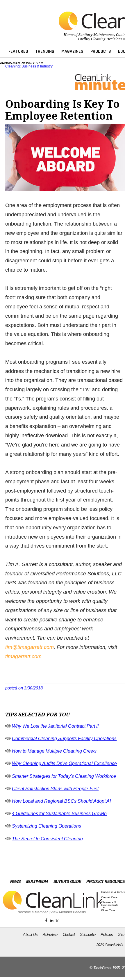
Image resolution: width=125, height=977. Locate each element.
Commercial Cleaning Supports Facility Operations (64, 738)
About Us (30, 934)
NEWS (15, 881)
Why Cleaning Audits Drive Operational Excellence (64, 763)
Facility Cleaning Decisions (100, 39)
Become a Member (33, 912)
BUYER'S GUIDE (67, 881)
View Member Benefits (68, 912)
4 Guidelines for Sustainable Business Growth (59, 813)
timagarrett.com (23, 656)
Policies (107, 934)
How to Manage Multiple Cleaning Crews (54, 751)
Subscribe (88, 934)
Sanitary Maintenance (96, 35)
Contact (69, 934)
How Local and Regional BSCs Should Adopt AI (61, 801)
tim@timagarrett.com (29, 647)
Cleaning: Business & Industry (29, 66)
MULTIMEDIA (37, 881)
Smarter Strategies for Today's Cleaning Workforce (64, 776)
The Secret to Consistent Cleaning (47, 838)
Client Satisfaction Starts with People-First (55, 788)
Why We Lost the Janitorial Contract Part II (55, 726)
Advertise (50, 934)
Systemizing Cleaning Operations (46, 826)
